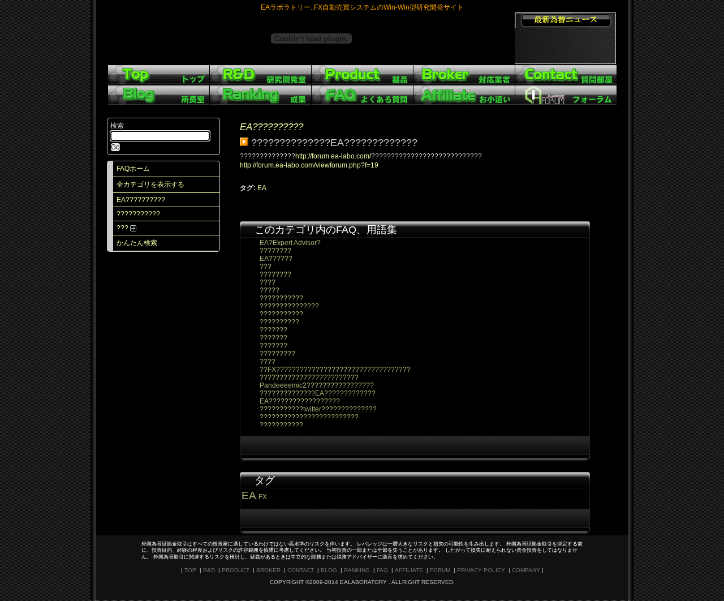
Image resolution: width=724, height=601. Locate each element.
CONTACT (300, 570)
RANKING (357, 570)
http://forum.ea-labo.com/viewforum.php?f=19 (309, 165)
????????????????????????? (309, 377)
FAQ (382, 570)
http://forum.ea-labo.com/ (333, 156)
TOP (190, 570)
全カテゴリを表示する (150, 184)
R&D (209, 570)
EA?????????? (141, 200)
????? (269, 290)
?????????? (279, 322)
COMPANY (526, 570)
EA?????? (276, 259)
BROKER (268, 570)
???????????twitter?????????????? (318, 409)
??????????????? (289, 306)
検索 (117, 126)
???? (267, 282)
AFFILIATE (409, 570)
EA (261, 188)
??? (123, 228)
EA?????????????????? (300, 401)
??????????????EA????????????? (318, 393)
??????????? (138, 214)
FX (262, 497)
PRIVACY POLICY (481, 570)
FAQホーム (133, 169)
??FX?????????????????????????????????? (335, 370)
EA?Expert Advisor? (290, 243)
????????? (277, 354)
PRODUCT (235, 570)
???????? (275, 251)
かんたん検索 (137, 243)
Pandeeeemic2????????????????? (317, 385)
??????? (273, 330)
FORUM (440, 570)
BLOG (329, 570)
